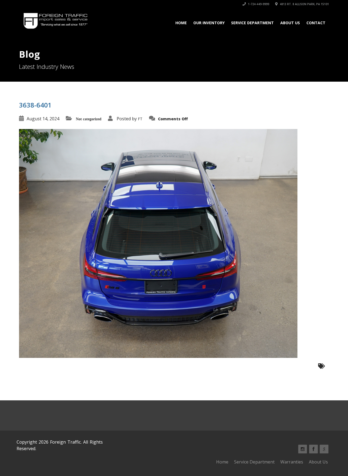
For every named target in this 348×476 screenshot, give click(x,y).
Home (181, 22)
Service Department (252, 22)
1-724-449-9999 (258, 4)
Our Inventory (209, 22)
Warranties (291, 462)
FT (140, 118)
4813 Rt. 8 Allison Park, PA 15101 (304, 4)
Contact (315, 22)
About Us (290, 22)
